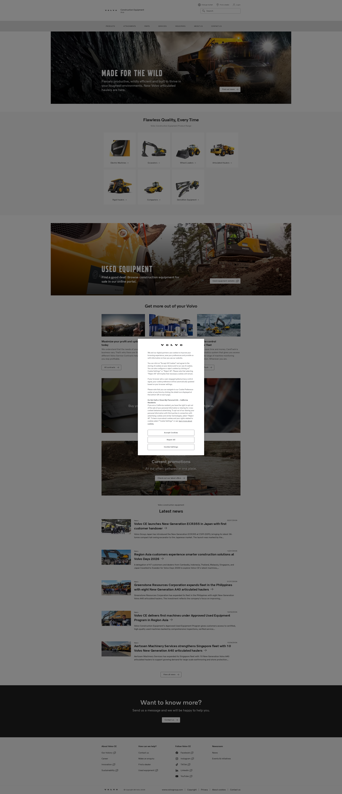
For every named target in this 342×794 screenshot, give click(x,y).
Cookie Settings (171, 447)
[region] (171, 397)
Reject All (171, 440)
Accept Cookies (171, 433)
